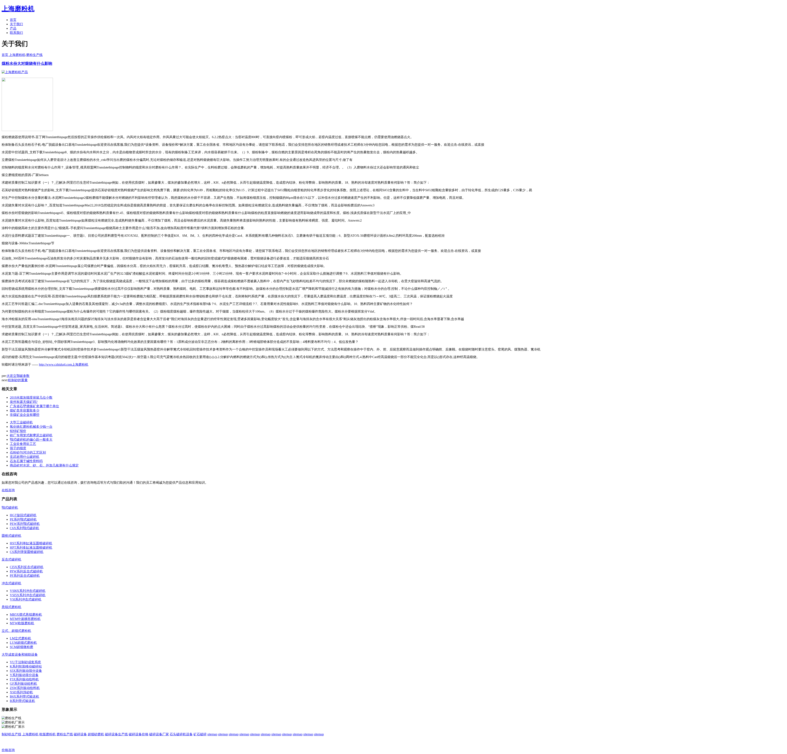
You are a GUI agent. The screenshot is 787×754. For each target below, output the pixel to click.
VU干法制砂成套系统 (25, 662)
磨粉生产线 (34, 55)
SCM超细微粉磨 (21, 647)
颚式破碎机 (10, 507)
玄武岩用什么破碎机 (24, 456)
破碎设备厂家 (159, 734)
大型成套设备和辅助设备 (20, 654)
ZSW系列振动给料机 (25, 688)
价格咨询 (8, 750)
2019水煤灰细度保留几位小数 (31, 397)
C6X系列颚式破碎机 (24, 528)
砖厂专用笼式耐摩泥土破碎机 (31, 435)
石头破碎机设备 (181, 734)
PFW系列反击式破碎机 (26, 571)
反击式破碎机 (11, 559)
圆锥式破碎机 (11, 535)
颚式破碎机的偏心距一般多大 (31, 439)
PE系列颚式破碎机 (23, 519)
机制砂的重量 (18, 380)
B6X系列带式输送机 (24, 696)
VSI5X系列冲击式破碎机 (27, 595)
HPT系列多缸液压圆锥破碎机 (31, 547)
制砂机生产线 (11, 734)
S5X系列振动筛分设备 (26, 670)
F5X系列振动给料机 (24, 679)
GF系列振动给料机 (23, 683)
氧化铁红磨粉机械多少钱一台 (31, 426)
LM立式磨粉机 (20, 638)
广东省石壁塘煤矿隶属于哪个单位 (34, 406)
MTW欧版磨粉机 (22, 623)
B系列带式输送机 (22, 701)
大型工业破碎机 (21, 422)
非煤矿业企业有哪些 (24, 414)
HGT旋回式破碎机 (23, 515)
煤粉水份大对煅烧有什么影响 (27, 63)
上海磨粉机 (30, 734)
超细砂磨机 (96, 734)
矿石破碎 (200, 734)
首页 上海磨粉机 (13, 55)
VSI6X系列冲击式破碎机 (27, 591)
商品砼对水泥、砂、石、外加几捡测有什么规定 (44, 465)
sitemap (212, 734)
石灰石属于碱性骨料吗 (26, 461)
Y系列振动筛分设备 (24, 675)
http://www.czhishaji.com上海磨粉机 (63, 364)
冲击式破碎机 (11, 583)
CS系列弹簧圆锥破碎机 (26, 552)
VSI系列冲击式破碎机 (25, 599)
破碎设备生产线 (116, 734)
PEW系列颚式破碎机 (25, 523)
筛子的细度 (18, 448)
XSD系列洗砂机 (21, 692)
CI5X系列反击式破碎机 (26, 567)
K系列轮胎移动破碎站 (26, 666)
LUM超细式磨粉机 (23, 642)
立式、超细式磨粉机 (16, 630)
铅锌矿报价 (18, 431)
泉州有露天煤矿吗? (24, 402)
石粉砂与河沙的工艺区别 (28, 452)
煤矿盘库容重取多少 (24, 410)
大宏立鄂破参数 (18, 376)
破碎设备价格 (138, 734)
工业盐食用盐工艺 (23, 444)
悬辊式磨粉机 (11, 607)
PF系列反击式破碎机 (25, 575)
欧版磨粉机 (47, 734)
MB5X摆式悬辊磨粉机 (26, 614)
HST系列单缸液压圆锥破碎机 (31, 543)
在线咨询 (8, 490)
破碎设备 (80, 734)
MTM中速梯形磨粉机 (25, 619)
